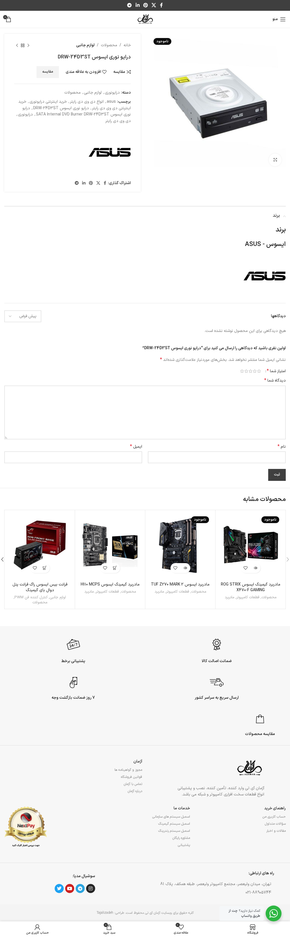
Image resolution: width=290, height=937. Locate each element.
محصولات (109, 45)
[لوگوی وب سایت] (145, 19)
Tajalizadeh (105, 912)
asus (111, 102)
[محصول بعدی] (17, 45)
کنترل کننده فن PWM (31, 597)
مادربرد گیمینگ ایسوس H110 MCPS (110, 585)
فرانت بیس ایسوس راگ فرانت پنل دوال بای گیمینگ (39, 587)
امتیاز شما (276, 371)
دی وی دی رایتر (118, 121)
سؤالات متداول (275, 823)
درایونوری (112, 93)
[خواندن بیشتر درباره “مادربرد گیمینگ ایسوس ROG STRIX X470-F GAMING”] (256, 568)
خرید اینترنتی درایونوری (48, 102)
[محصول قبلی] (28, 45)
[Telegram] (80, 888)
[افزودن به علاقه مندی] (246, 568)
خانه (127, 45)
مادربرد (229, 597)
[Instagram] (90, 888)
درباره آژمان (135, 791)
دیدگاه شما (275, 381)
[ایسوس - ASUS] (109, 152)
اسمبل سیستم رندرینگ (174, 830)
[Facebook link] (161, 5)
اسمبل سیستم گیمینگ (174, 823)
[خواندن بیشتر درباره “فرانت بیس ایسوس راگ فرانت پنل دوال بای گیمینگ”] (45, 568)
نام (282, 447)
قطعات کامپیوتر (247, 597)
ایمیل (136, 447)
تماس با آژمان (133, 784)
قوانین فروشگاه (131, 777)
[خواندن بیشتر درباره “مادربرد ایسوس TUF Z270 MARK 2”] (185, 568)
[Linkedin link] (137, 5)
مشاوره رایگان (181, 838)
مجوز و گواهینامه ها (128, 769)
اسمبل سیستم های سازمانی (171, 816)
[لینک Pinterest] (145, 5)
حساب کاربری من (274, 816)
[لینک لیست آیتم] (209, 893)
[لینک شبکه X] (154, 5)
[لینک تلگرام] (129, 5)
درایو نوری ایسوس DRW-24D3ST (61, 108)
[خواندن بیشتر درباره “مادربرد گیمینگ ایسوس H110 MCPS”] (115, 568)
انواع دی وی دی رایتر (87, 102)
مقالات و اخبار (276, 830)
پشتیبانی (184, 845)
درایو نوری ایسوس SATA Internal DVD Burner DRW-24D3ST (76, 111)
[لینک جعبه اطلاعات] (217, 650)
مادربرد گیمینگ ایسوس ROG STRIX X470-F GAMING (250, 587)
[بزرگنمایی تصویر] (275, 159)
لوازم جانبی (85, 45)
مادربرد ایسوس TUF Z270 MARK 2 (180, 585)
